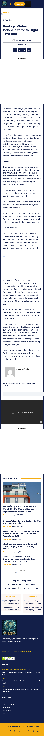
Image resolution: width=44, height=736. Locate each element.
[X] (20, 50)
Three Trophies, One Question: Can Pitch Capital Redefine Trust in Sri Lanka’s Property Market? (21, 533)
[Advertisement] (22, 81)
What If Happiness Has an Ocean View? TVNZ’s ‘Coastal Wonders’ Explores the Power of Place (20, 509)
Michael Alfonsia (24, 40)
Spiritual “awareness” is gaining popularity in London (33, 609)
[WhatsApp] (29, 50)
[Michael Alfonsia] (14, 40)
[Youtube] (38, 731)
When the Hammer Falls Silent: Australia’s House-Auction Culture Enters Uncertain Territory (19, 559)
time (33, 383)
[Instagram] (15, 731)
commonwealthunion (14, 383)
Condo (23, 383)
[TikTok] (24, 731)
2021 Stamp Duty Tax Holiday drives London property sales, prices (11, 607)
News (28, 383)
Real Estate (8, 12)
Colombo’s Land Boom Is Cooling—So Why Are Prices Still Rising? (22, 522)
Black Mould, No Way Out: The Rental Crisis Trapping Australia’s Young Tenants (20, 546)
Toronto (6, 386)
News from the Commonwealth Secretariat (16, 670)
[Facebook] (15, 50)
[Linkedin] (19, 731)
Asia (3, 678)
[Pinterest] (24, 50)
